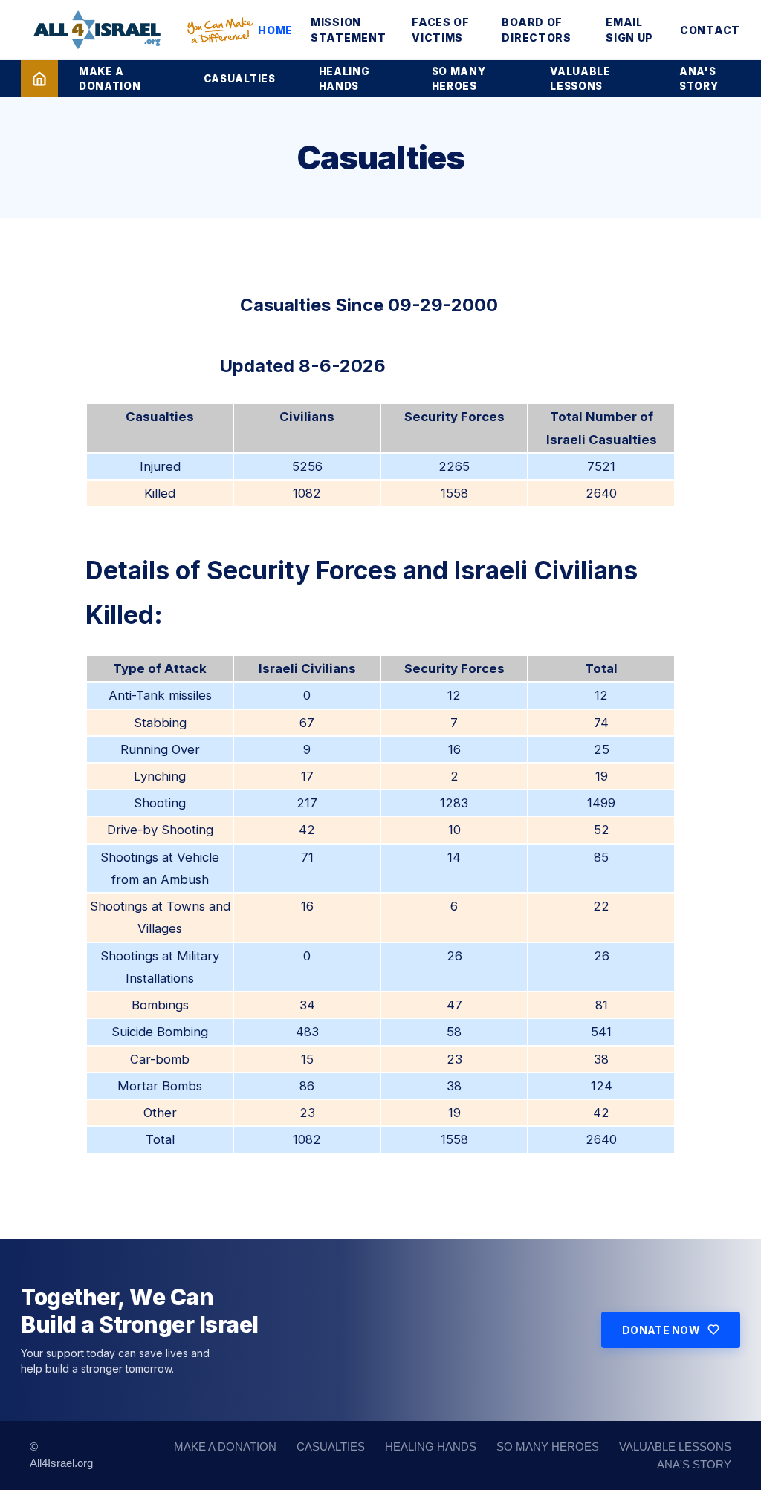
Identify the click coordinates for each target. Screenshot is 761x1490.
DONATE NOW (661, 1330)
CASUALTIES (240, 79)
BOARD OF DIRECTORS (536, 30)
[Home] (39, 78)
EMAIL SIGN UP (629, 30)
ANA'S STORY (698, 78)
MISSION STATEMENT (348, 30)
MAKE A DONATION (109, 78)
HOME (275, 30)
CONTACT (710, 30)
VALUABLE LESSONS (580, 78)
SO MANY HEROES (459, 78)
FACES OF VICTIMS (441, 30)
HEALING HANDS (344, 78)
